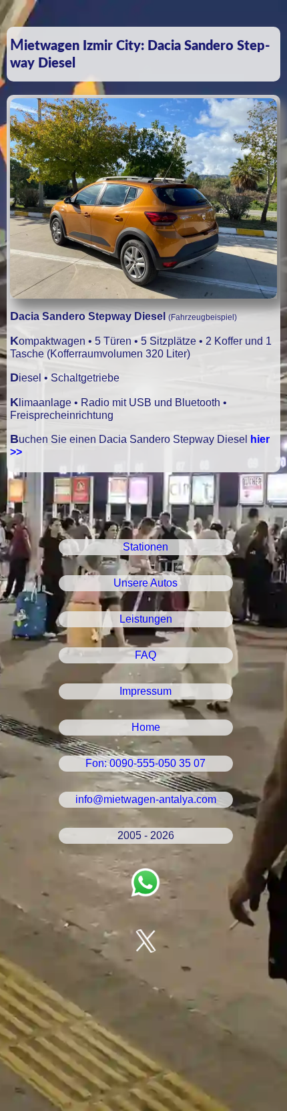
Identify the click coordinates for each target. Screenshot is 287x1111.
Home (145, 727)
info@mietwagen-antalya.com (145, 799)
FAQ (145, 655)
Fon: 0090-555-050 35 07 (145, 763)
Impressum (145, 691)
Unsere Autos (145, 583)
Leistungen (145, 619)
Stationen (145, 546)
